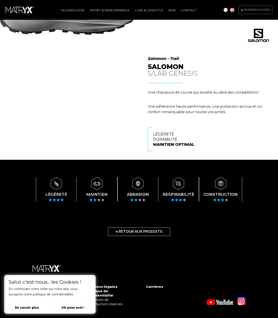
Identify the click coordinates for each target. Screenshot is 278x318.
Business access (257, 9)
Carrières (154, 287)
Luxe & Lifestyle (149, 10)
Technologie (72, 10)
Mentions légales (101, 287)
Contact (189, 10)
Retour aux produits (140, 231)
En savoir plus (27, 308)
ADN (172, 10)
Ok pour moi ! (72, 308)
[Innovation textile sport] (20, 10)
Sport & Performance (110, 10)
